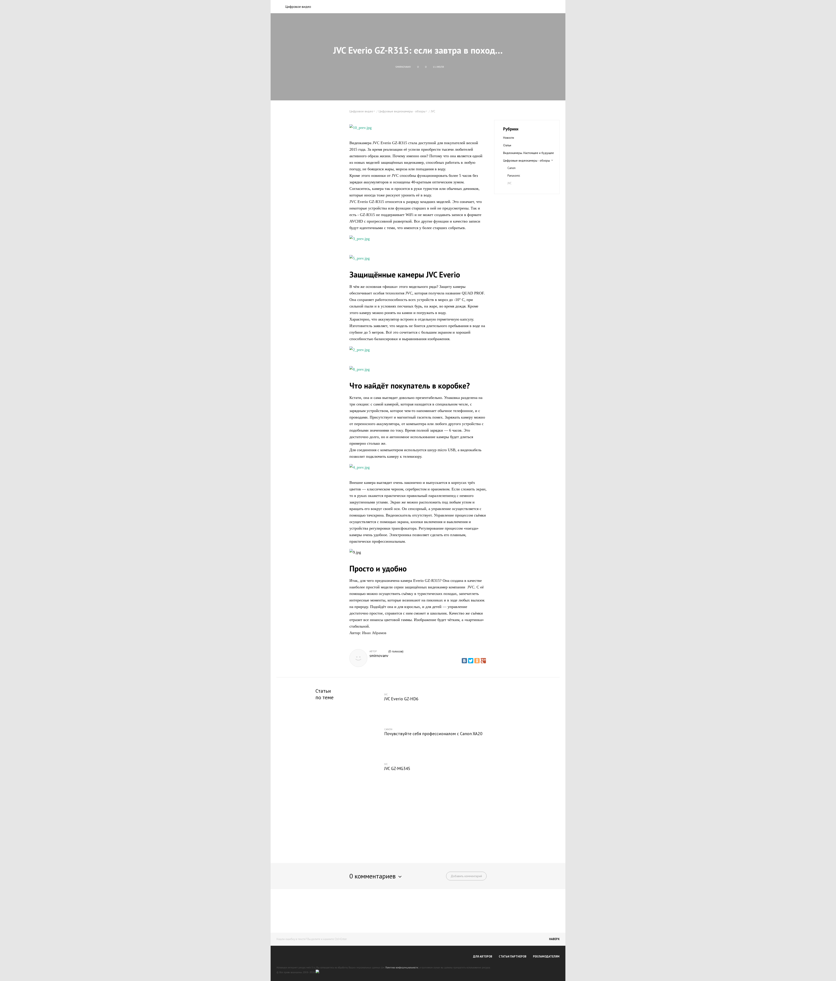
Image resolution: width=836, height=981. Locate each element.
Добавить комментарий (466, 876)
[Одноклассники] (477, 660)
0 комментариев (372, 876)
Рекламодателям (546, 956)
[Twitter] (470, 660)
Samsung (513, 191)
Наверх (554, 939)
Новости (508, 138)
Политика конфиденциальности (401, 967)
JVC (433, 111)
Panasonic (513, 175)
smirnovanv (378, 655)
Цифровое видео (298, 6)
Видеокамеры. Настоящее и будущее (528, 153)
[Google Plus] (483, 660)
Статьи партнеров (512, 956)
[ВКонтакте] (464, 660)
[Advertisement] (418, 822)
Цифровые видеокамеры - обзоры (526, 160)
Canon (511, 168)
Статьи (507, 145)
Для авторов (482, 956)
